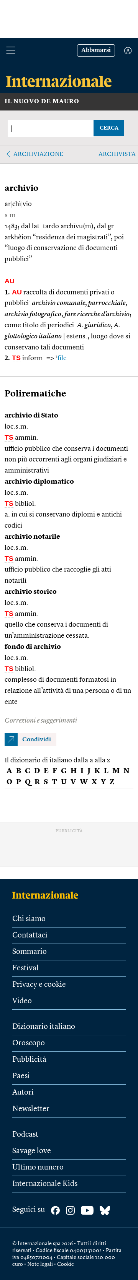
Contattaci (30, 935)
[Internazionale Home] (47, 895)
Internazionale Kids (44, 1184)
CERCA (109, 128)
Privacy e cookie (39, 985)
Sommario (29, 952)
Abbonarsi (96, 50)
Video (22, 1001)
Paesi (21, 1076)
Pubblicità (29, 1060)
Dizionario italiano (43, 1027)
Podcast (25, 1135)
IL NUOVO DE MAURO (42, 102)
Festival (25, 968)
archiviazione (38, 154)
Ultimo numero (38, 1167)
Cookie (65, 1264)
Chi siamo (29, 919)
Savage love (31, 1151)
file (61, 358)
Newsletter (30, 1109)
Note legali (40, 1264)
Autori (23, 1092)
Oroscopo (28, 1043)
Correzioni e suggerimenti (41, 720)
